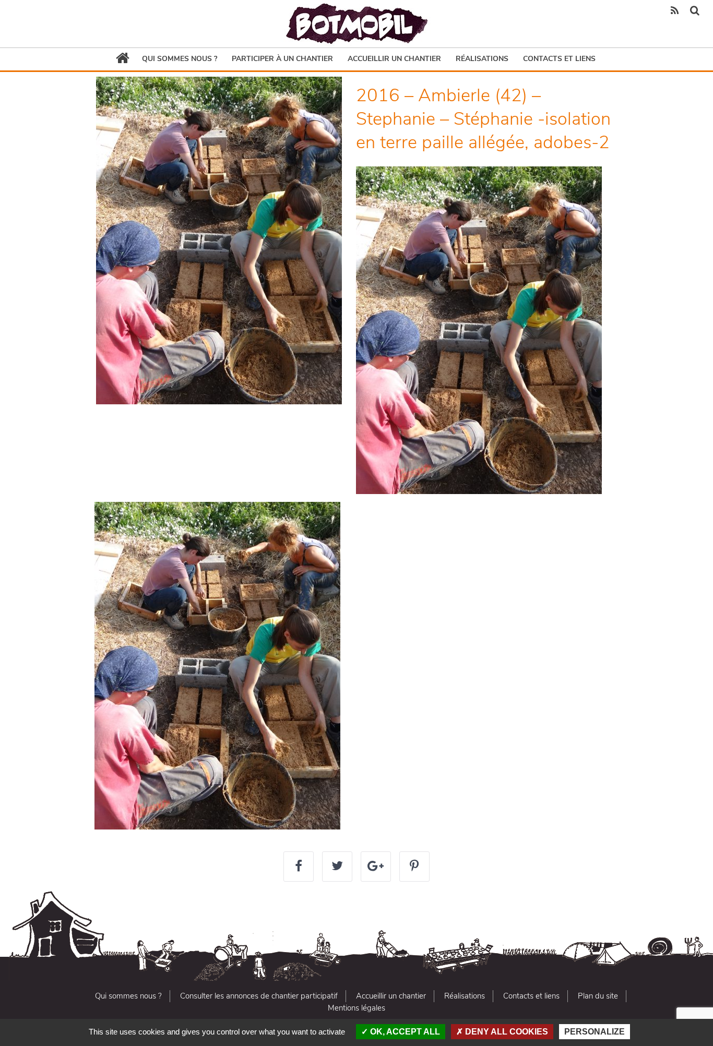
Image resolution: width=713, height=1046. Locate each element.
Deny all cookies (505, 1031)
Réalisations (482, 59)
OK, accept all (404, 1031)
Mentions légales (356, 1008)
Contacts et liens (559, 59)
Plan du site (598, 996)
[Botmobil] (356, 23)
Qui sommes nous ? (179, 59)
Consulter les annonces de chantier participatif (259, 996)
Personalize (594, 1031)
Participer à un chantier (282, 59)
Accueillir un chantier (394, 59)
